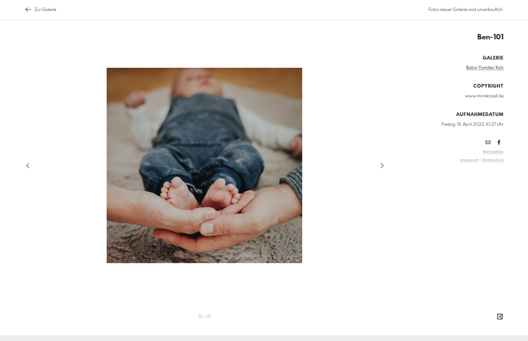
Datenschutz (493, 160)
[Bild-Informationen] (500, 317)
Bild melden (493, 152)
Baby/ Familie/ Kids (485, 68)
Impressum (469, 160)
